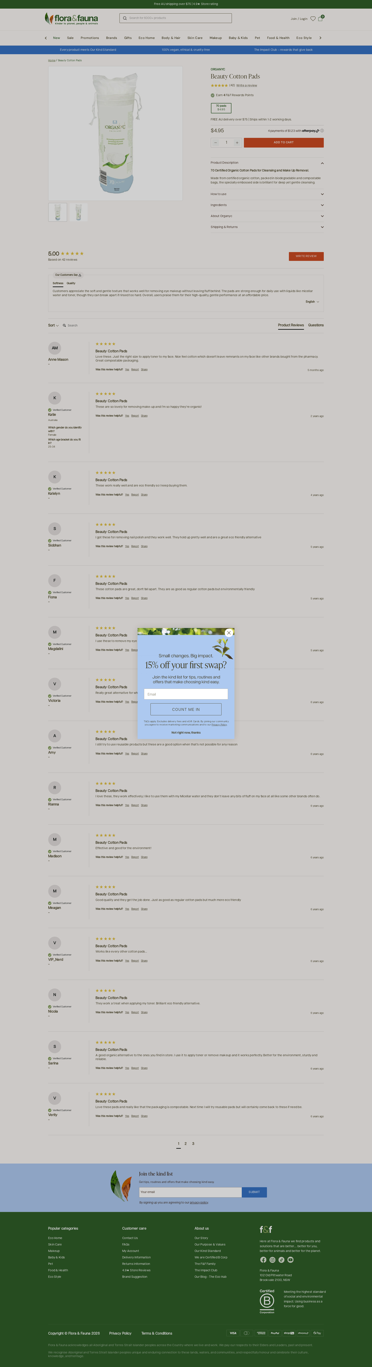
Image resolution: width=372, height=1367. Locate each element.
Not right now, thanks (186, 732)
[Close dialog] (229, 633)
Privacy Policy (219, 724)
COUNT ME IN (186, 709)
